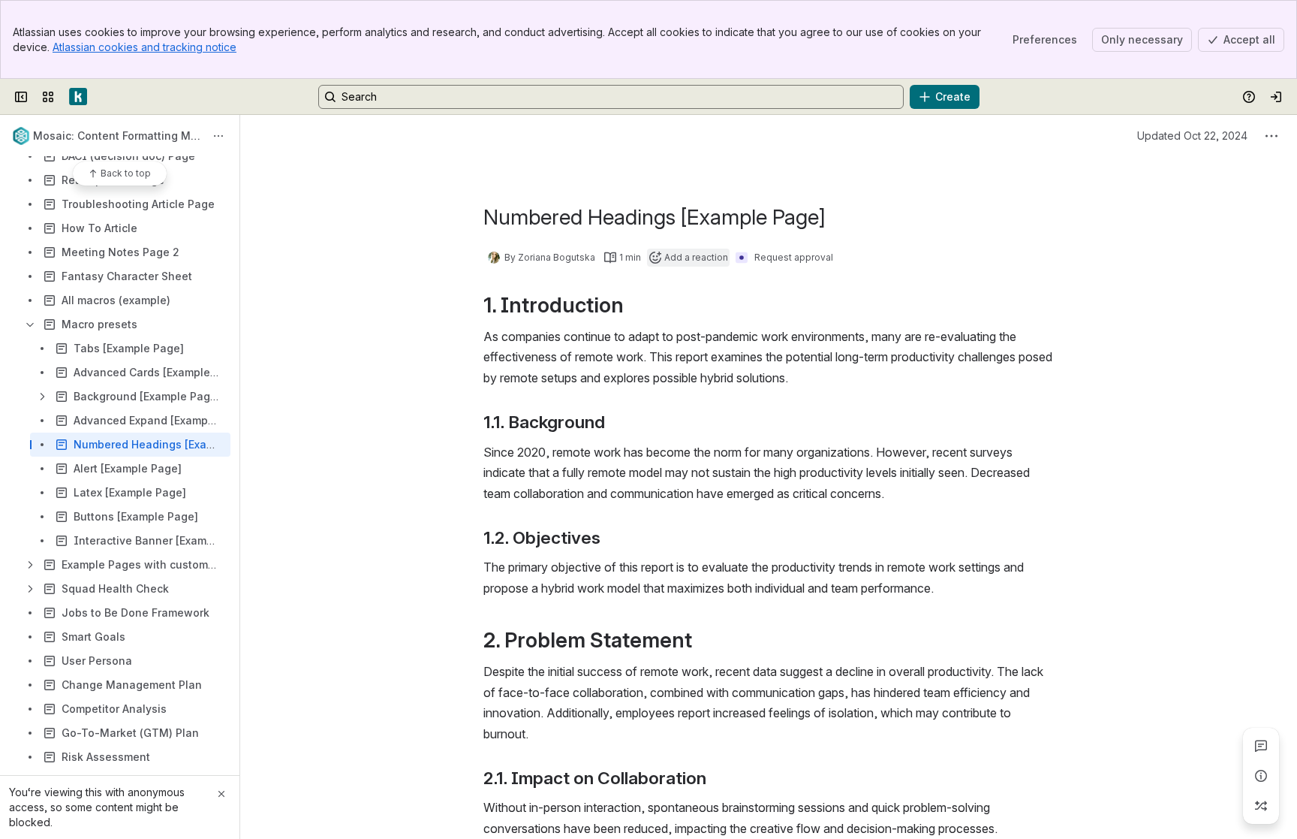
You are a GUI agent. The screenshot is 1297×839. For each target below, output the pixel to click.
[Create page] (1261, 806)
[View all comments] (1261, 746)
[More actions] (218, 136)
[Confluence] (78, 97)
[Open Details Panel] (1261, 776)
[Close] (221, 794)
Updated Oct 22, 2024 (1192, 135)
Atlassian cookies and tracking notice (144, 47)
